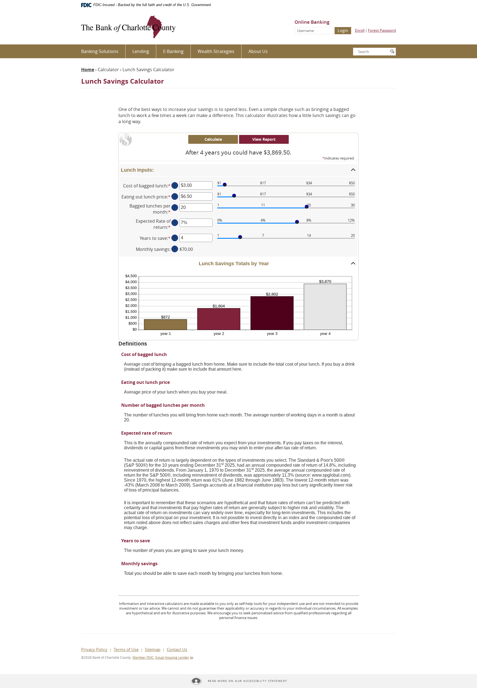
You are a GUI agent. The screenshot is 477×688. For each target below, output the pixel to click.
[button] (238, 170)
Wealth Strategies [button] (216, 51)
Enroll (359, 30)
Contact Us (177, 649)
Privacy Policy (94, 649)
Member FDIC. (143, 657)
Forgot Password (382, 30)
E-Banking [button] (173, 51)
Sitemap (152, 649)
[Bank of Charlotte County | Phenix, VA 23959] (128, 27)
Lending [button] (140, 51)
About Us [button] (258, 51)
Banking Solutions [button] (99, 51)
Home (87, 70)
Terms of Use (126, 649)
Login (343, 30)
